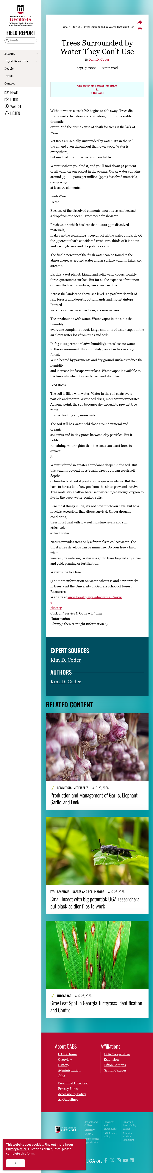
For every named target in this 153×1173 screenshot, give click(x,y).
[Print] (139, 28)
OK (15, 1163)
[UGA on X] (113, 1161)
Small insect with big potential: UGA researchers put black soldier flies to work (94, 902)
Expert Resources (16, 61)
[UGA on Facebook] (106, 1161)
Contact (9, 83)
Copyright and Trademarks (110, 1125)
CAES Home (67, 1054)
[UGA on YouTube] (126, 1161)
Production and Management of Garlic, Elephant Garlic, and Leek (94, 799)
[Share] (139, 22)
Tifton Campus (115, 1065)
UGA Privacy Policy (110, 1135)
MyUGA (89, 1134)
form (30, 1153)
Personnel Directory (73, 1083)
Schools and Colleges (91, 1124)
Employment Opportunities (92, 1142)
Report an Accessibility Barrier (129, 1125)
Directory (90, 1129)
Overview (65, 1059)
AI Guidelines (68, 1099)
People (9, 68)
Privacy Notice (16, 1149)
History (63, 1065)
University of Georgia (66, 1133)
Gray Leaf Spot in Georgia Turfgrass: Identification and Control (96, 1006)
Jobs (61, 1076)
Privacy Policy (68, 1089)
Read (14, 93)
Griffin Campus (115, 1070)
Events (8, 76)
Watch (15, 106)
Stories (9, 53)
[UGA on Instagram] (119, 1161)
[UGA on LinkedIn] (132, 1161)
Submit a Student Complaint (128, 1136)
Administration (69, 1070)
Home (64, 26)
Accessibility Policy (72, 1094)
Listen (15, 113)
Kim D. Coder (99, 59)
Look (14, 99)
